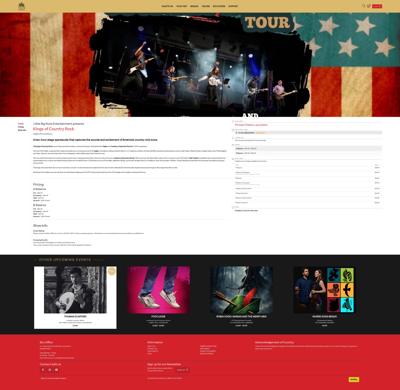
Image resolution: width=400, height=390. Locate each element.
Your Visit (181, 6)
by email (58, 233)
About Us (151, 346)
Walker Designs (60, 378)
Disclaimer (204, 349)
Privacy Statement (208, 351)
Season (194, 6)
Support (233, 6)
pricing (21, 127)
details (21, 124)
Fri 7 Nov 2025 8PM (246, 133)
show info (22, 130)
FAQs (149, 354)
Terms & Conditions (208, 346)
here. (142, 233)
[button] (364, 6)
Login (376, 6)
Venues (206, 6)
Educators (219, 6)
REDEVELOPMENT (206, 354)
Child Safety (152, 351)
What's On (167, 6)
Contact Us (152, 349)
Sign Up (181, 370)
